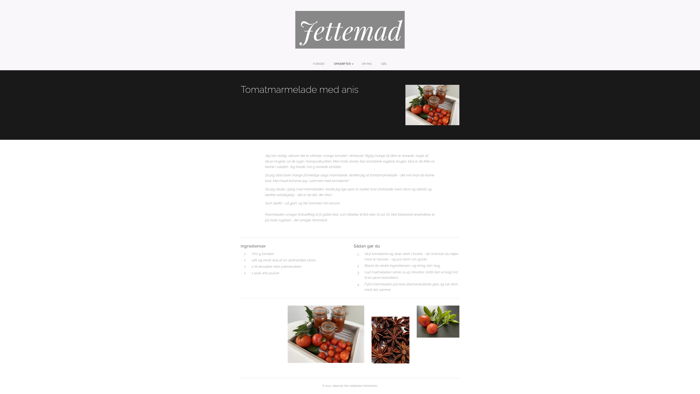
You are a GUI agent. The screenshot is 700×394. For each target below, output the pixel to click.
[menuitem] (321, 63)
